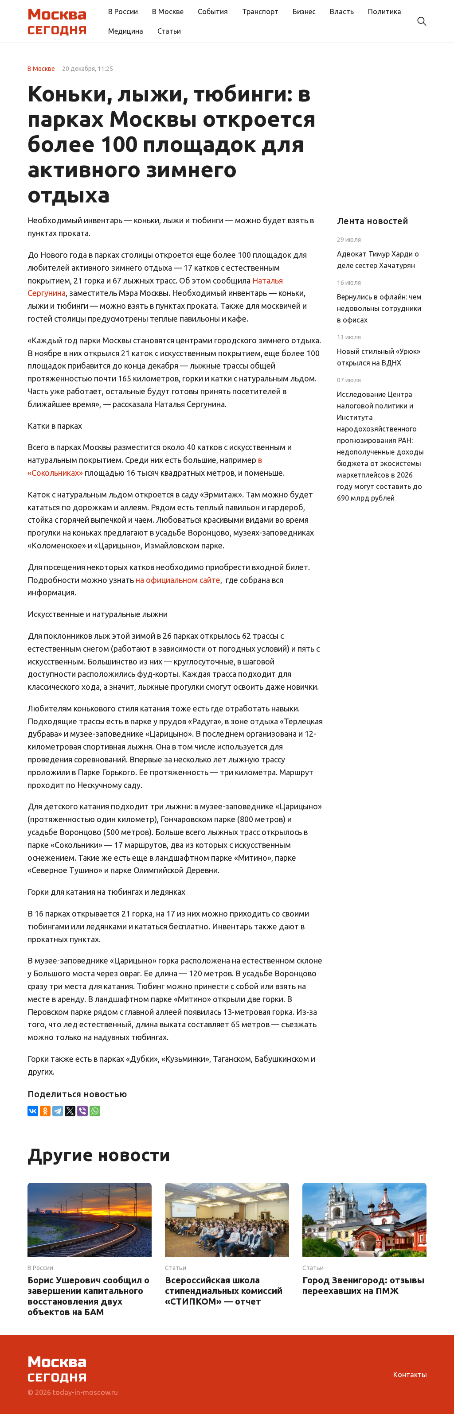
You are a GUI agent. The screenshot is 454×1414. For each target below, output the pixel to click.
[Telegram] (57, 1111)
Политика (384, 12)
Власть (342, 12)
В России (123, 12)
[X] (70, 1111)
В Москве (168, 12)
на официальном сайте (178, 579)
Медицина (125, 31)
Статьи (169, 31)
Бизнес (304, 12)
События (213, 12)
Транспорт (260, 12)
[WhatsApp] (95, 1111)
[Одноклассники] (45, 1111)
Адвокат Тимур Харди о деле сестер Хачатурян (378, 259)
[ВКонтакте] (32, 1111)
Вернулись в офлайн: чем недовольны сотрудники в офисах (379, 308)
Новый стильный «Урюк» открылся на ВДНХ (378, 357)
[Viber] (82, 1111)
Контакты (410, 1375)
